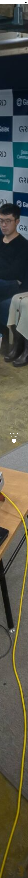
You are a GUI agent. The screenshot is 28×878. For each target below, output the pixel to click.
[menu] (26, 2)
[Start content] (14, 441)
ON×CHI (3, 2)
